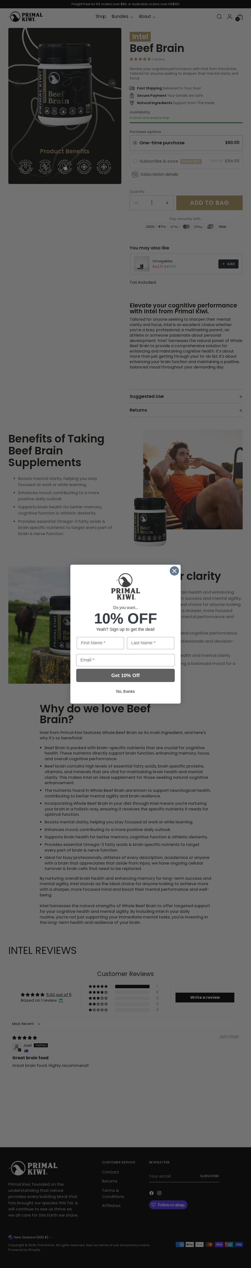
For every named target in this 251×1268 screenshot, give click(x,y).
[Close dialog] (174, 571)
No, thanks (125, 691)
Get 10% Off (125, 675)
